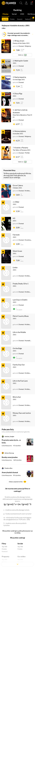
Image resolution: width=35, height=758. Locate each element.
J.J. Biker (16, 202)
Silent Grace (17, 251)
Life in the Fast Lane (20, 381)
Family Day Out (19, 365)
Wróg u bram (19, 41)
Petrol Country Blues (21, 316)
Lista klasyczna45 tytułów (11, 445)
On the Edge (17, 348)
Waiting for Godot (21, 61)
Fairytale (16, 235)
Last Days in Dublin (20, 300)
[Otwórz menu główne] (31, 3)
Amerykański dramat (10, 472)
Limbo (15, 267)
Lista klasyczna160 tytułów (11, 460)
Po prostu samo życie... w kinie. (11, 441)
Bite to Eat (17, 397)
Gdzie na (20, 55)
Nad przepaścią (20, 77)
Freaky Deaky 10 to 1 (20, 284)
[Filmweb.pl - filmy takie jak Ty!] (9, 3)
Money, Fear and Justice (22, 413)
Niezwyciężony (20, 131)
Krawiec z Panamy (21, 148)
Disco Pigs (18, 93)
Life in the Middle (19, 332)
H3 (14, 218)
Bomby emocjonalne (10, 457)
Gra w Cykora (18, 185)
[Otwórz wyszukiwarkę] (21, 3)
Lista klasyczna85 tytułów (11, 475)
